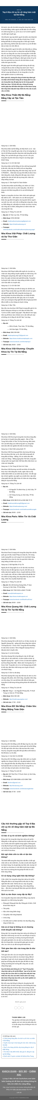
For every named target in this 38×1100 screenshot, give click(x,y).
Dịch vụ (19, 9)
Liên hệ (19, 1092)
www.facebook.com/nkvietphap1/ (20, 341)
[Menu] (2, 3)
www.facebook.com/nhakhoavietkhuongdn (23, 509)
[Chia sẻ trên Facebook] (15, 1007)
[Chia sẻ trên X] (19, 1007)
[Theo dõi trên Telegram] (5, 3)
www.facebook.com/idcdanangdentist (21, 788)
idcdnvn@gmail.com (14, 782)
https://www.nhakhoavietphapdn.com (20, 338)
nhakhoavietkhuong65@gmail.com (19, 503)
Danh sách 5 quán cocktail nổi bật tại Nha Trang (19, 1056)
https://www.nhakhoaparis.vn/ (18, 596)
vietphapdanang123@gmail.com (18, 335)
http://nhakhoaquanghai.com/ (18, 699)
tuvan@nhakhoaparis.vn (15, 593)
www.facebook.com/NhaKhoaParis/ (21, 599)
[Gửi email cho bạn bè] (22, 1007)
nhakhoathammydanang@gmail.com (19, 221)
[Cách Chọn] (19, 3)
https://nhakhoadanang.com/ (18, 506)
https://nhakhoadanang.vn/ (17, 224)
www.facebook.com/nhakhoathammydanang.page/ (19, 229)
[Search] (36, 3)
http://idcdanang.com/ (16, 785)
